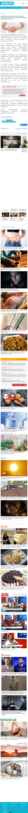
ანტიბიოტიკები (9, 120)
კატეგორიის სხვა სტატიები (7, 226)
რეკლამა (14, 805)
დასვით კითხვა (18, 384)
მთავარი (5, 803)
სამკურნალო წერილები (7, 388)
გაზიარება (24, 124)
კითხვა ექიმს (15, 7)
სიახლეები (3, 7)
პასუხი (21, 95)
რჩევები (3, 13)
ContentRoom (22, 133)
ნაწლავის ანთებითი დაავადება (8, 121)
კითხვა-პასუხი (13, 803)
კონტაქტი (23, 805)
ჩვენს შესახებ (5, 805)
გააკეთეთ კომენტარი (21, 128)
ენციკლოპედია (23, 803)
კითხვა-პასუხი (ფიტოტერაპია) (9, 359)
